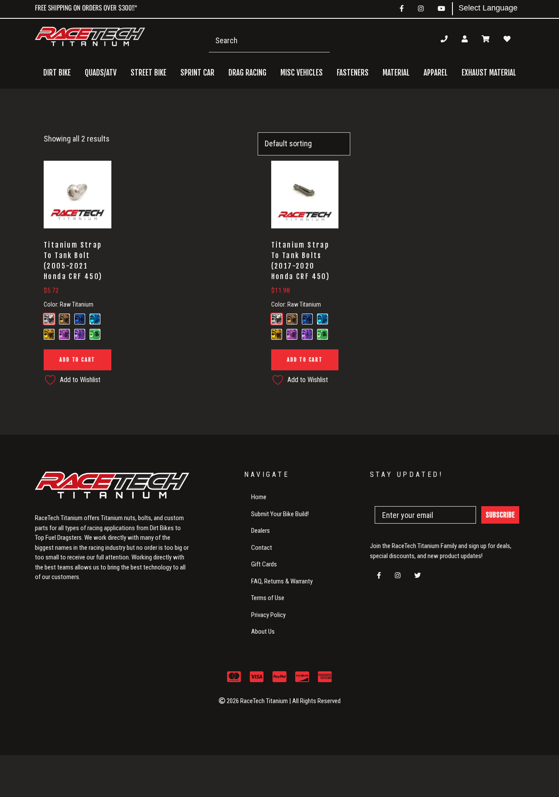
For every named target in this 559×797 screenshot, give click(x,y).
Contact (261, 548)
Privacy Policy (268, 615)
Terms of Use (267, 598)
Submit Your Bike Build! (280, 514)
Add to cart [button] (77, 359)
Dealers (260, 531)
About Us (263, 631)
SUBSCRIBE (500, 515)
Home (258, 497)
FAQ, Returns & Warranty (282, 581)
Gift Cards (264, 564)
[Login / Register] (465, 39)
